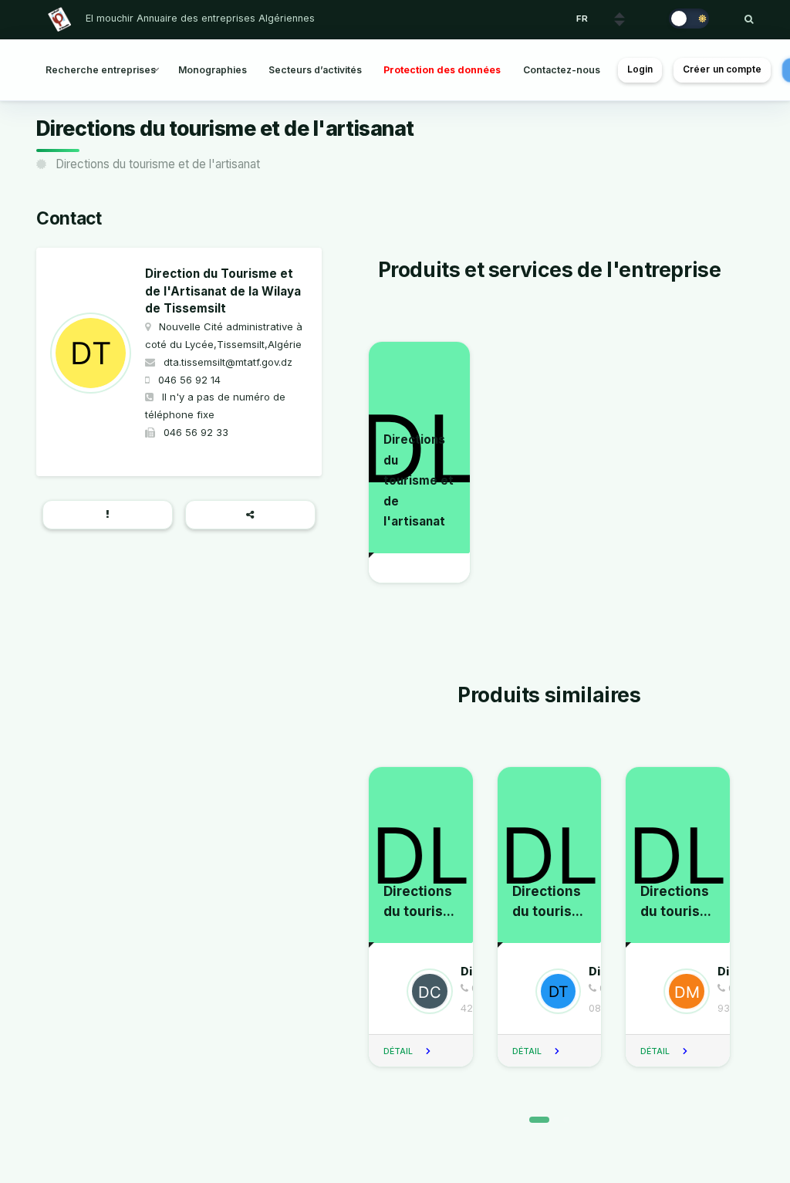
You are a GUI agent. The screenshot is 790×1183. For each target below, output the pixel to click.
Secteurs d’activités (315, 70)
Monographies (212, 70)
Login (640, 69)
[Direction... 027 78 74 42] (422, 991)
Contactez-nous (561, 70)
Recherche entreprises (101, 70)
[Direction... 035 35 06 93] (678, 991)
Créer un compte (722, 69)
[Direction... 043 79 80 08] (550, 991)
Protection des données (442, 70)
